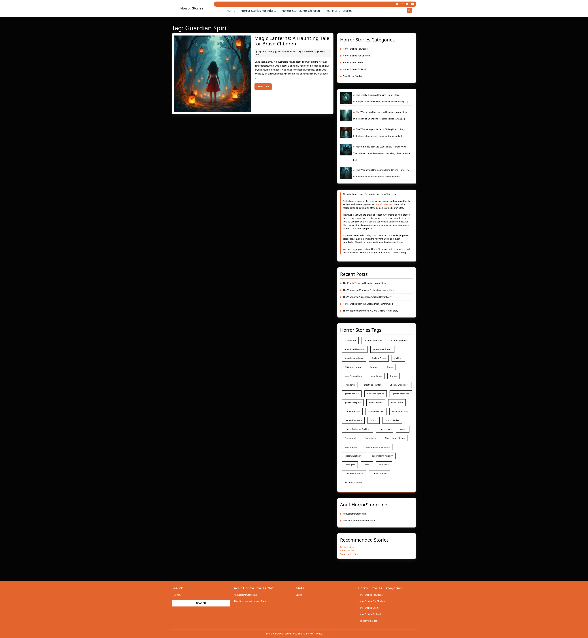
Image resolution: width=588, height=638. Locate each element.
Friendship (350, 385)
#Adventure (350, 340)
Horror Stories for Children (357, 429)
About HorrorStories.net (354, 513)
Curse (390, 367)
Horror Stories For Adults (258, 11)
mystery (403, 429)
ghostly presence (400, 393)
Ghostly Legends (375, 393)
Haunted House (376, 411)
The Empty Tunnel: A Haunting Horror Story (364, 283)
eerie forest (376, 376)
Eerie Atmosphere (353, 376)
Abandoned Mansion (355, 349)
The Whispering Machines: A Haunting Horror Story (368, 290)
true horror (384, 464)
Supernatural (351, 447)
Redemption (370, 438)
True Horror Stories (354, 473)
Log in (299, 594)
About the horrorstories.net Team (359, 520)
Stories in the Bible (349, 554)
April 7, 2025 (265, 51)
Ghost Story (397, 402)
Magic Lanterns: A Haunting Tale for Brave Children (291, 41)
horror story (384, 429)
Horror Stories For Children (301, 11)
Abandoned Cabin (373, 340)
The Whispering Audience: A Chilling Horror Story (367, 297)
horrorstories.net (287, 51)
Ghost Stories (376, 402)
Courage (374, 367)
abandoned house (399, 340)
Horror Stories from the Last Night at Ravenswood (368, 303)
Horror (373, 420)
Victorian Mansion (353, 482)
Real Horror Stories (338, 11)
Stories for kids (347, 550)
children (398, 358)
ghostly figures (352, 393)
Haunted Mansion (353, 420)
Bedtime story (347, 547)
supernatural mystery (382, 456)
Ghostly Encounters (399, 385)
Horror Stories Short (353, 62)
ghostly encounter (372, 385)
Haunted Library (400, 411)
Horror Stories (191, 8)
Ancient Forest (379, 358)
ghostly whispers (353, 402)
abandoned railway (354, 358)
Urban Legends (379, 473)
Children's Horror (353, 367)
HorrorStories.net (383, 204)
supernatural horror (354, 456)
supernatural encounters (378, 447)
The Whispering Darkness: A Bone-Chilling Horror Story (370, 310)
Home (230, 11)
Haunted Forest (352, 411)
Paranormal (350, 438)
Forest (393, 376)
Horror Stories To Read (354, 69)
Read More (265, 87)
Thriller (367, 464)
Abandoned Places (382, 349)
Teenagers (350, 464)
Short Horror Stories (395, 438)
